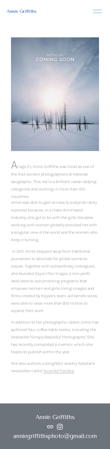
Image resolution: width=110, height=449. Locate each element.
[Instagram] (60, 427)
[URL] (50, 427)
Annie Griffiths (22, 11)
